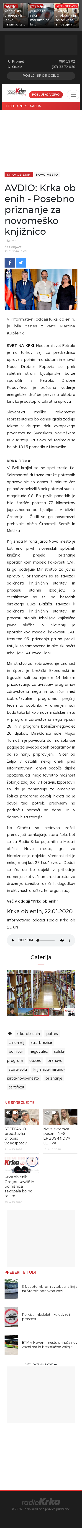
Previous (17, 989)
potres (52, 1033)
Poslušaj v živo (46, 94)
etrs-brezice (41, 1042)
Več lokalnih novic (40, 1364)
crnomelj (16, 1042)
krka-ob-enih (28, 1033)
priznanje (53, 1078)
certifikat (16, 1087)
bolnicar (16, 1051)
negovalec (39, 1051)
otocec (35, 1060)
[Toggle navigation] (73, 94)
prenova (54, 1060)
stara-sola (18, 1069)
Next (65, 989)
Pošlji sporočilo (41, 75)
